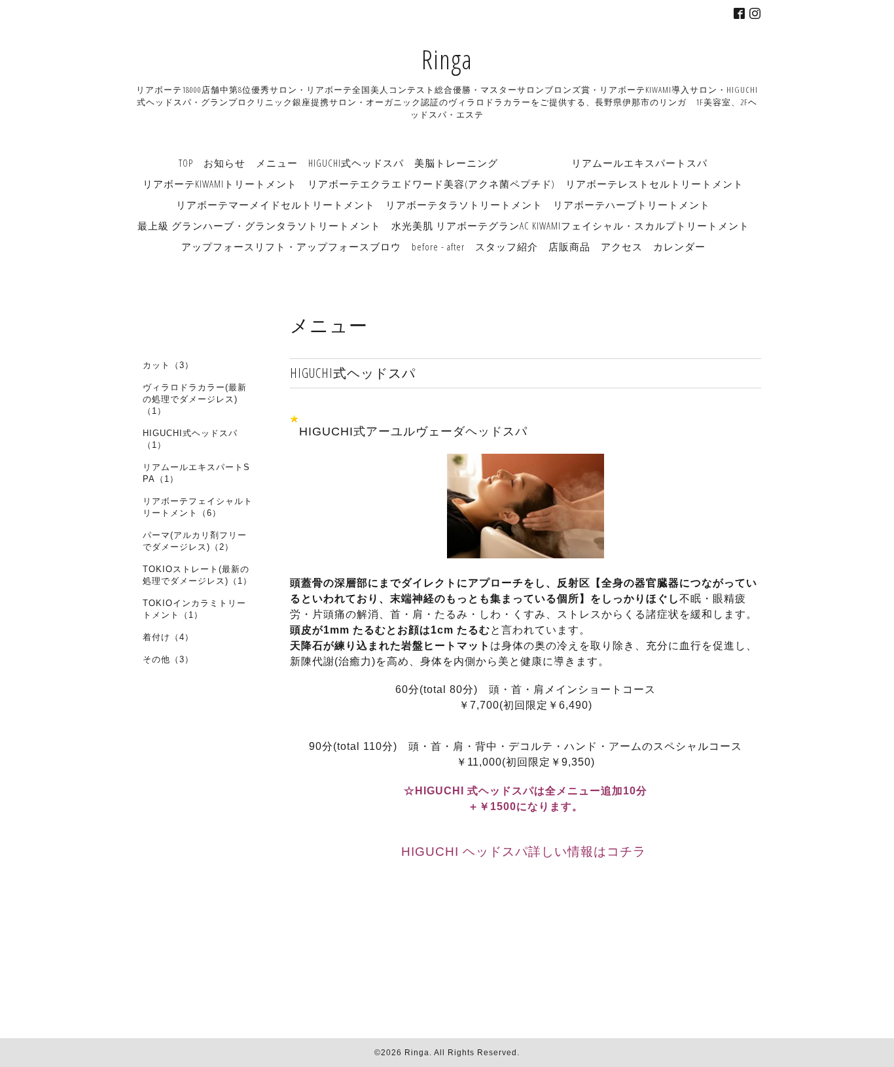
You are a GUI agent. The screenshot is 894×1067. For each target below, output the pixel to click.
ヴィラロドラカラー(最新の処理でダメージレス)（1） (195, 399)
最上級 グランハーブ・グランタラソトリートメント (259, 225)
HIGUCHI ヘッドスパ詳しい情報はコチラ (525, 851)
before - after (438, 246)
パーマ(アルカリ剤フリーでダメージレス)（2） (195, 541)
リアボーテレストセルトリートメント (654, 183)
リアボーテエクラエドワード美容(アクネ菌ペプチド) (431, 183)
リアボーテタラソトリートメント (464, 204)
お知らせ (224, 162)
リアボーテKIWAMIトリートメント (220, 183)
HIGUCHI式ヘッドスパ (356, 162)
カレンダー (679, 246)
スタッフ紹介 (506, 246)
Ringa (447, 59)
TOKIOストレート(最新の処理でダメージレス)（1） (197, 575)
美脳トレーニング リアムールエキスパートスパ (560, 162)
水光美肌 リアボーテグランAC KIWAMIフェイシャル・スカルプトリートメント (570, 225)
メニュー (277, 162)
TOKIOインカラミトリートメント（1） (194, 609)
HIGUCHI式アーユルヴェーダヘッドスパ (413, 431)
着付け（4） (168, 637)
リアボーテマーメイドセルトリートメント (275, 204)
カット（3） (168, 365)
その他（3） (168, 659)
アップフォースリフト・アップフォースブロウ (291, 246)
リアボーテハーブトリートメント (631, 204)
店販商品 (569, 246)
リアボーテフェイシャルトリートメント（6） (198, 507)
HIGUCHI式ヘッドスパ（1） (190, 439)
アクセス (622, 246)
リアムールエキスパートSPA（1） (196, 473)
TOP (186, 162)
